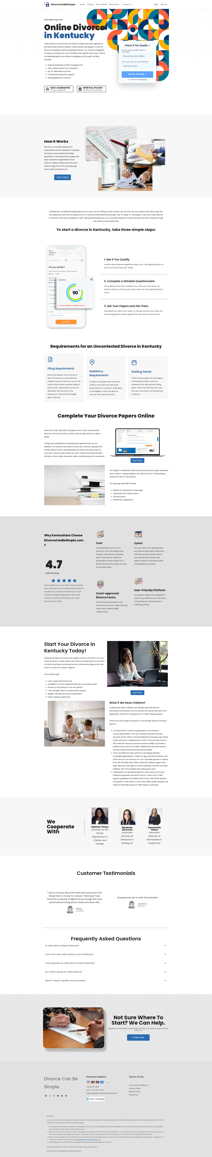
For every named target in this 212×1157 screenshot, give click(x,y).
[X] (50, 1096)
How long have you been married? (135, 62)
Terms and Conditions (138, 1085)
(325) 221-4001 (92, 1087)
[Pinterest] (62, 1096)
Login (156, 4)
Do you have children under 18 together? (134, 51)
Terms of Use (143, 79)
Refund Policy (134, 1091)
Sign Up (163, 4)
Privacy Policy (135, 1088)
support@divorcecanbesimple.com (101, 1093)
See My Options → (137, 74)
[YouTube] (58, 1096)
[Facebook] (46, 1096)
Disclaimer (133, 1094)
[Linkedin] (66, 1096)
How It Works (101, 4)
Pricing (90, 4)
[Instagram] (54, 1096)
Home (82, 4)
